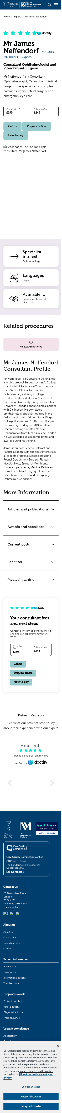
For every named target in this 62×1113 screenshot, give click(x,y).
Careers (7, 985)
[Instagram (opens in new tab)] (12, 950)
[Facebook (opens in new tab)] (18, 950)
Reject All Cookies (30, 1096)
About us (8, 968)
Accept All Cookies (29, 1106)
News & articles (11, 979)
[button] (31, 344)
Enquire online (36, 126)
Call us (12, 126)
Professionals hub (12, 1037)
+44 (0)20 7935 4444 (15, 939)
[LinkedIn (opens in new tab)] (5, 950)
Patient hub (9, 1003)
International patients (15, 1014)
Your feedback (11, 1019)
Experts (18, 16)
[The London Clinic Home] (22, 5)
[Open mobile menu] (56, 4)
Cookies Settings (29, 1086)
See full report (14, 908)
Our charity (9, 973)
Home (7, 16)
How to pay (15, 135)
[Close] (55, 1046)
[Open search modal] (49, 4)
